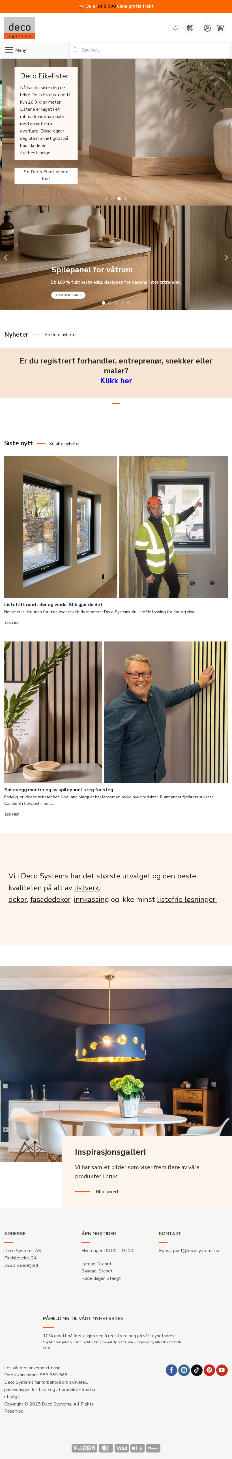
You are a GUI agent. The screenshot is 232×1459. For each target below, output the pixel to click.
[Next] (224, 132)
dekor (17, 899)
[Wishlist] (175, 28)
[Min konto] (207, 28)
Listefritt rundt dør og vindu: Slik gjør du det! (54, 605)
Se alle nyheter (64, 443)
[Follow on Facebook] (171, 1370)
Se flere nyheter (61, 334)
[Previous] (8, 132)
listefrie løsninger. (187, 899)
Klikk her (116, 381)
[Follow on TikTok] (197, 1370)
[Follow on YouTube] (222, 1370)
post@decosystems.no (196, 1251)
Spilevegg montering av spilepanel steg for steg (58, 790)
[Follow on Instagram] (184, 1370)
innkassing (91, 899)
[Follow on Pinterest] (209, 1370)
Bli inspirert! (107, 1192)
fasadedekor (50, 899)
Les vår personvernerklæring (32, 1368)
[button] (220, 28)
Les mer (12, 623)
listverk (86, 888)
